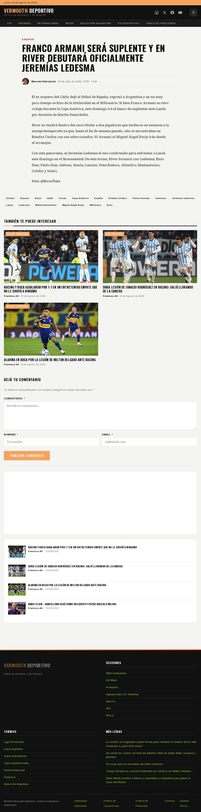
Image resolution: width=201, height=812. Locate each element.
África (109, 715)
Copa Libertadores (15, 756)
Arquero (24, 198)
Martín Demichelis (46, 205)
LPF (9, 23)
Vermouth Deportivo (24, 801)
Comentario (14, 398)
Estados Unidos (118, 198)
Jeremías (160, 198)
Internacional (48, 23)
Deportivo (28, 10)
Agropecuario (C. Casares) (122, 694)
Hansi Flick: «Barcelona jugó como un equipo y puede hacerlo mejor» (72, 604)
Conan (62, 198)
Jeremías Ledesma (183, 198)
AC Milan (111, 680)
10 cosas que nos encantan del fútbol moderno (134, 764)
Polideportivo (128, 23)
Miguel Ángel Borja (73, 205)
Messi (70, 23)
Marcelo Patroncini (43, 81)
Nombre (11, 434)
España (98, 198)
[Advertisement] (100, 502)
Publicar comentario (27, 455)
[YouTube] (180, 12)
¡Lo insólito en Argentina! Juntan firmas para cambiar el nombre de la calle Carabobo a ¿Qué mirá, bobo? (151, 743)
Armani (10, 198)
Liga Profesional (14, 741)
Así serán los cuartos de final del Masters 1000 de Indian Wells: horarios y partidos (151, 755)
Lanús (9, 205)
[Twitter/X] (164, 12)
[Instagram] (156, 12)
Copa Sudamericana (16, 763)
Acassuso (112, 687)
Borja (38, 198)
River (110, 205)
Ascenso (24, 23)
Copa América (80, 198)
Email (107, 434)
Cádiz (50, 198)
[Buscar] (193, 12)
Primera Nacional (14, 770)
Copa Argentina (13, 749)
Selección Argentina (95, 23)
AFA (108, 708)
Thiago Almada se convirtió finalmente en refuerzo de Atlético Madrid (148, 771)
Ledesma (24, 205)
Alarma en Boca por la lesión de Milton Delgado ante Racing (50, 359)
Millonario (95, 205)
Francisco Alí (11, 296)
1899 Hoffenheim (116, 673)
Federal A (10, 777)
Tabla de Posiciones (161, 23)
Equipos (28, 39)
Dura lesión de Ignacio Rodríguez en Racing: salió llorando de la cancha (148, 289)
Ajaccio (110, 701)
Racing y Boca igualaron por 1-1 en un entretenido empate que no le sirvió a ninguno (51, 289)
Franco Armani (141, 198)
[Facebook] (172, 12)
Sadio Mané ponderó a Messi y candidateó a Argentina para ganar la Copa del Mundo (148, 780)
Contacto (169, 800)
